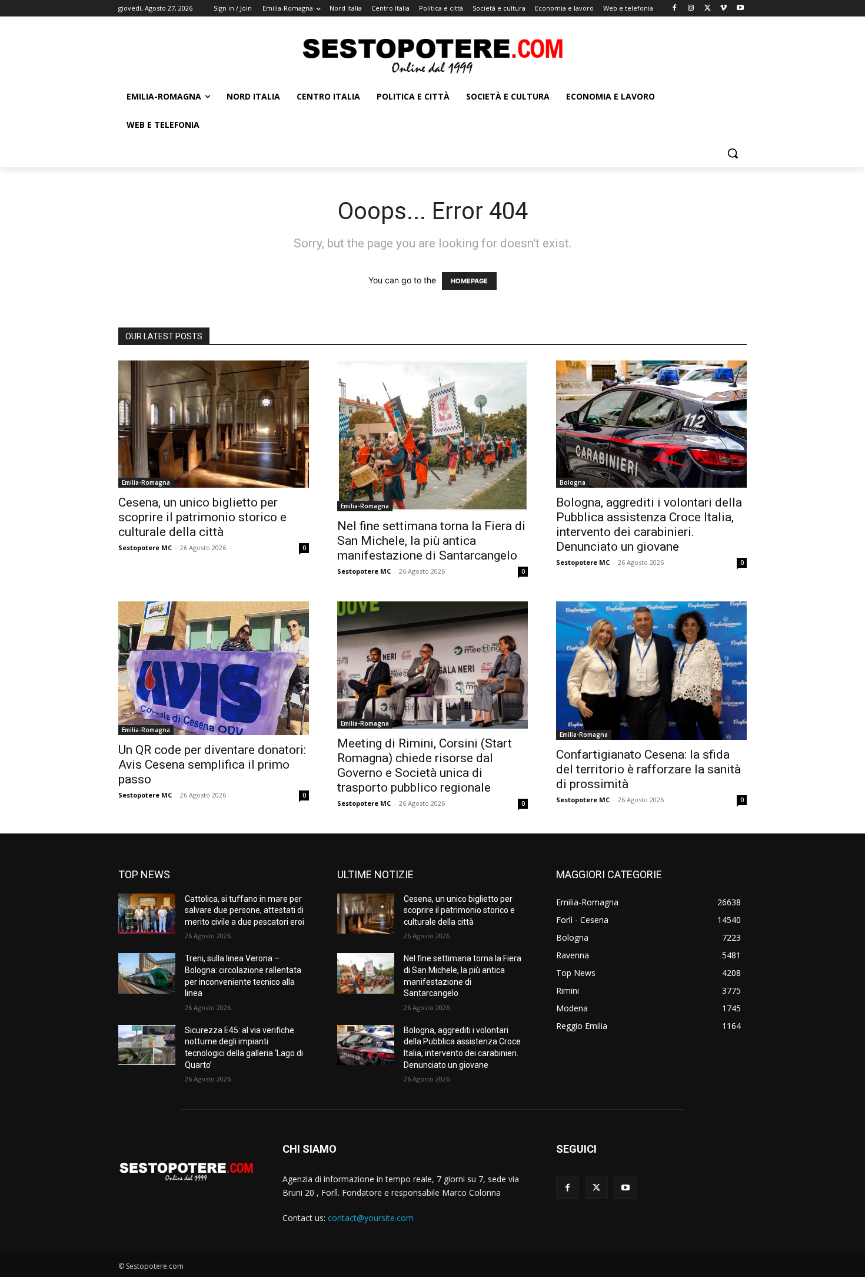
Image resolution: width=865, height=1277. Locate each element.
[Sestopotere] (432, 55)
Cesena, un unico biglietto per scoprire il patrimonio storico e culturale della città (202, 517)
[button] (732, 153)
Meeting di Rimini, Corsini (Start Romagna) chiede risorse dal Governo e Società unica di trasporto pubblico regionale (424, 765)
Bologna (572, 482)
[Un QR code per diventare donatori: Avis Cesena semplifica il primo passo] (213, 668)
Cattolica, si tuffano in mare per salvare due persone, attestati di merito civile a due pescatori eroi (244, 910)
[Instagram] (691, 8)
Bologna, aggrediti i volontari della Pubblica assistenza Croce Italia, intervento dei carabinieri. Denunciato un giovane (649, 524)
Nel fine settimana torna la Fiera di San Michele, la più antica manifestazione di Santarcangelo (431, 541)
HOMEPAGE (469, 281)
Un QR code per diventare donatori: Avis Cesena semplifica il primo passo (212, 764)
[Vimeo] (723, 8)
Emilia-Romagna (146, 482)
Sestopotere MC (145, 547)
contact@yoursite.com (371, 1217)
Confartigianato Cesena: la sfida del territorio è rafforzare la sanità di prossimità (648, 769)
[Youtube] (740, 8)
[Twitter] (707, 8)
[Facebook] (674, 8)
